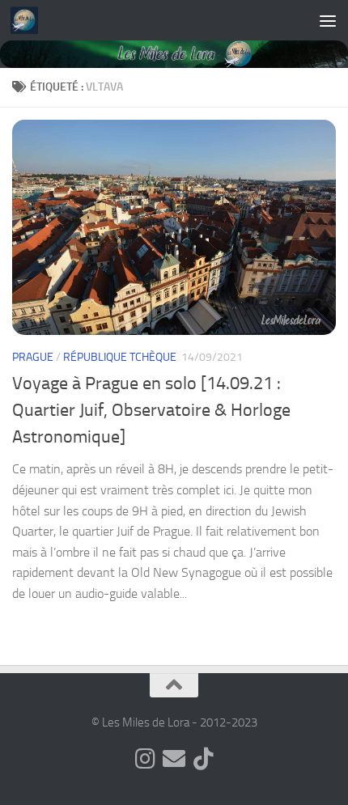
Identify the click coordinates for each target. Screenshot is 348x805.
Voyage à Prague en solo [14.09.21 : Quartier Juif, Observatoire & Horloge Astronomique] (151, 410)
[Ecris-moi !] (174, 759)
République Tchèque (119, 357)
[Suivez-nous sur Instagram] (145, 759)
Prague (32, 357)
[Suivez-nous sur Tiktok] (203, 759)
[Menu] (328, 20)
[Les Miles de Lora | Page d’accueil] (29, 20)
